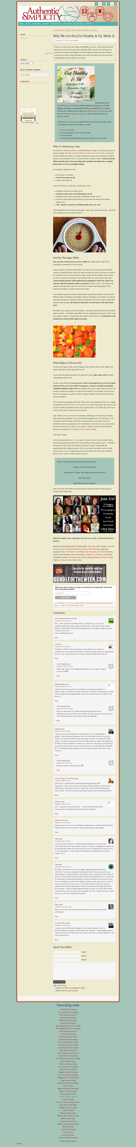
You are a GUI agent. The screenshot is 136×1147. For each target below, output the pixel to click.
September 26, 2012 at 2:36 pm (63, 841)
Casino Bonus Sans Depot (68, 1105)
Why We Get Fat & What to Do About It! (82, 405)
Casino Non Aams (68, 1135)
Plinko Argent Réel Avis (68, 1094)
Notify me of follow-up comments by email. (70, 988)
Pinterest (60, 116)
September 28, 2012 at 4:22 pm (63, 867)
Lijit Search (23, 38)
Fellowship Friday (74, 557)
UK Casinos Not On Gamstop (68, 1045)
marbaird (58, 729)
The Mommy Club (72, 552)
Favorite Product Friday (74, 560)
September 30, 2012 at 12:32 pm (63, 907)
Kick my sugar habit (67, 130)
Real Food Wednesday (105, 552)
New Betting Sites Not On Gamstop (68, 1028)
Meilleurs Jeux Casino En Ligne (68, 1116)
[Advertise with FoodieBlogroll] (48, 53)
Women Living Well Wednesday (70, 549)
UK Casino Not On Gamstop (68, 1012)
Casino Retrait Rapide (68, 1129)
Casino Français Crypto (68, 1080)
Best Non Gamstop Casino (68, 1064)
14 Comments (61, 603)
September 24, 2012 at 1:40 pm (63, 731)
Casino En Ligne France (68, 1023)
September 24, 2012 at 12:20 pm (65, 666)
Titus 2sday (91, 546)
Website (84, 960)
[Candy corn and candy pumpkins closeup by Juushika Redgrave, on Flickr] (74, 358)
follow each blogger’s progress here (75, 114)
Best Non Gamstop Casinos (68, 1037)
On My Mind (66, 24)
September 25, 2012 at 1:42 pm (63, 780)
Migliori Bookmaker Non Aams (68, 1124)
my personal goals (71, 122)
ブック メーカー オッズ (68, 1097)
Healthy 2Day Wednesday (88, 552)
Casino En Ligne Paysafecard (68, 1137)
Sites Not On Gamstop (68, 1018)
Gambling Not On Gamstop (68, 1039)
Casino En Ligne (68, 1099)
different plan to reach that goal (97, 111)
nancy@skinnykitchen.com (64, 618)
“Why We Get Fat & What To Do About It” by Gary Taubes (84, 153)
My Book (88, 24)
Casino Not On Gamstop (68, 1009)
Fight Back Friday (59, 560)
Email (83, 956)
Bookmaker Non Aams (68, 1113)
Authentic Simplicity (42, 14)
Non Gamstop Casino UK (68, 1015)
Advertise (74, 1141)
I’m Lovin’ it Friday (106, 557)
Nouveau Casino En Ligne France (68, 1102)
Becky (57, 904)
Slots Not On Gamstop (68, 1034)
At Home (45, 24)
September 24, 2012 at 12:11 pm (63, 686)
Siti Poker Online (68, 1127)
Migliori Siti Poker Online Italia (68, 1088)
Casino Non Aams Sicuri (68, 1121)
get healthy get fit (74, 605)
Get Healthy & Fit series (65, 105)
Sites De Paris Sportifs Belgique (68, 1083)
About (27, 24)
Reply (56, 637)
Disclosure (67, 1141)
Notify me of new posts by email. (67, 990)
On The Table (77, 24)
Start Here (36, 24)
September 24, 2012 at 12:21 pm (65, 708)
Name (83, 952)
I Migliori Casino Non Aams (68, 1072)
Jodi (56, 644)
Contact (61, 1141)
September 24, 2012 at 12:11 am (63, 621)
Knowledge (97, 603)
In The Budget (55, 24)
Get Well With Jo (60, 923)
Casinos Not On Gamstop (68, 1069)
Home (21, 24)
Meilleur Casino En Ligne (68, 1020)
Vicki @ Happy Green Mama (65, 778)
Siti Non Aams (68, 1086)
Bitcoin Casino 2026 (68, 1118)
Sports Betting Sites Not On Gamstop (68, 1026)
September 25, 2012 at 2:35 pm (63, 822)
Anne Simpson (74, 40)
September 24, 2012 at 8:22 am (62, 646)
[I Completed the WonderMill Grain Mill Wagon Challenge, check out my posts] (28, 123)
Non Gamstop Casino (68, 1061)
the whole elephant (84, 429)
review (82, 605)
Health (82, 603)
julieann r (58, 802)
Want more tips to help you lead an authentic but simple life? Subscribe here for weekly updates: (83, 588)
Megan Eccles (59, 820)
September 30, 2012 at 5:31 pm (63, 925)
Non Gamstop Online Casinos (68, 1042)
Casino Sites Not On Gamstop (68, 1048)
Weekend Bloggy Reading (90, 557)
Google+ (19, 1143)
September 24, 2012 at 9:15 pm (64, 763)
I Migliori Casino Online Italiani (68, 1078)
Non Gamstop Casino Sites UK (68, 1053)
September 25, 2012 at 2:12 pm (63, 804)
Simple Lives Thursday (94, 554)
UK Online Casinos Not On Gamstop (68, 1058)
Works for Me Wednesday (90, 549)
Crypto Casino (68, 1132)
